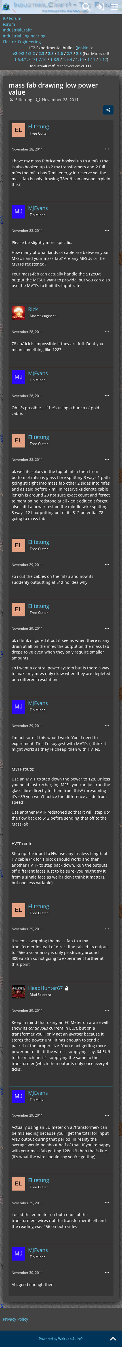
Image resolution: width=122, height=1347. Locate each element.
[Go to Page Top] (113, 1339)
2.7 (69, 53)
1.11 (91, 59)
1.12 (103, 59)
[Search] (86, 7)
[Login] (100, 7)
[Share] (108, 109)
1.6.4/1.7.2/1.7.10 (30, 59)
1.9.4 (67, 59)
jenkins (84, 47)
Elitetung (23, 99)
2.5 (51, 53)
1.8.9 (54, 59)
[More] (107, 149)
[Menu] (114, 7)
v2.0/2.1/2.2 (24, 53)
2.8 (79, 53)
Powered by (61, 1338)
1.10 (80, 59)
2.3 (41, 53)
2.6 (60, 53)
